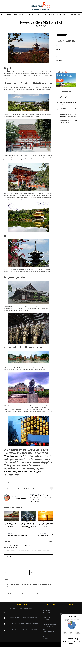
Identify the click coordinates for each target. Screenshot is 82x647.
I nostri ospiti (46, 622)
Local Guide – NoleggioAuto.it (49, 627)
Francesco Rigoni (41, 29)
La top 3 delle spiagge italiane (40, 496)
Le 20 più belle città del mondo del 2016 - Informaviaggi (21, 545)
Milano (58, 56)
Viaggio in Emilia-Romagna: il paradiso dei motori (11, 525)
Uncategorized (46, 634)
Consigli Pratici (46, 612)
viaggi (44, 636)
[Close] (61, 614)
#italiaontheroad (46, 610)
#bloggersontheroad (47, 608)
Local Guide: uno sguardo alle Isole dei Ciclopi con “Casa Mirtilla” (23, 612)
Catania (58, 49)
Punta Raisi (59, 60)
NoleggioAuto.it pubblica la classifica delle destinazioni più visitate (71, 641)
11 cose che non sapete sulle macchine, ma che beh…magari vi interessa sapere (28, 525)
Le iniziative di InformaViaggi (49, 624)
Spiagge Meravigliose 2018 (48, 631)
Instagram (36, 471)
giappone (6, 482)
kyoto (9, 482)
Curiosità (71, 635)
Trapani (58, 53)
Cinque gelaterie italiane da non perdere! (17, 534)
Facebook (10, 471)
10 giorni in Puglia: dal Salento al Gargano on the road (21, 608)
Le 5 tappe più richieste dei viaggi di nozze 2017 (45, 525)
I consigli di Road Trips (48, 619)
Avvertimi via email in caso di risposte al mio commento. (22, 590)
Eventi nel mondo (46, 617)
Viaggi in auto (37, 19)
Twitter (22, 471)
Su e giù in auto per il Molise (42, 534)
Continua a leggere (35, 501)
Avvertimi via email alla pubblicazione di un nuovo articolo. (23, 594)
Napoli (58, 45)
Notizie (44, 629)
